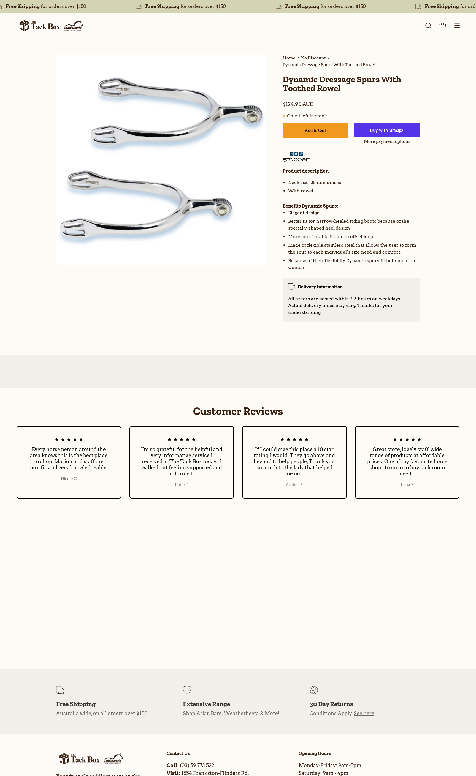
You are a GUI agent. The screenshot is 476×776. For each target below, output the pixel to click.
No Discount (313, 58)
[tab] (351, 171)
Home (289, 58)
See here (364, 713)
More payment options (387, 141)
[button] (428, 25)
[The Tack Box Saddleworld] (51, 25)
